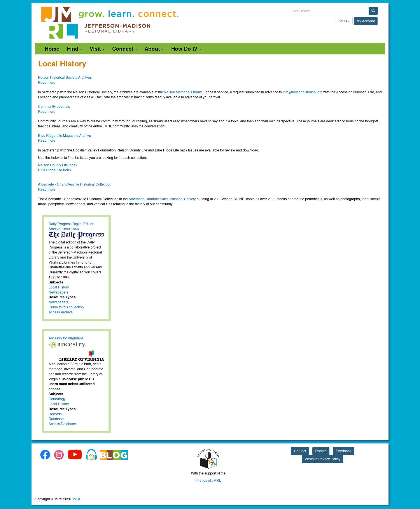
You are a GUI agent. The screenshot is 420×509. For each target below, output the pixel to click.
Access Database (62, 423)
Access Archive (61, 311)
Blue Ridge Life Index (55, 169)
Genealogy (57, 398)
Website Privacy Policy (322, 458)
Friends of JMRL (208, 480)
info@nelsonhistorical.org (302, 91)
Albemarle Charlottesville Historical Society (162, 198)
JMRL (76, 498)
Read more (46, 82)
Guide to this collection (66, 306)
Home (52, 48)
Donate (321, 450)
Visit (96, 48)
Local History (59, 287)
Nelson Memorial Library (183, 91)
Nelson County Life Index (57, 164)
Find (73, 48)
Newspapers (58, 292)
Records (55, 413)
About (153, 48)
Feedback (343, 450)
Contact (300, 450)
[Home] (110, 23)
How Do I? (185, 48)
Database (56, 418)
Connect (123, 48)
